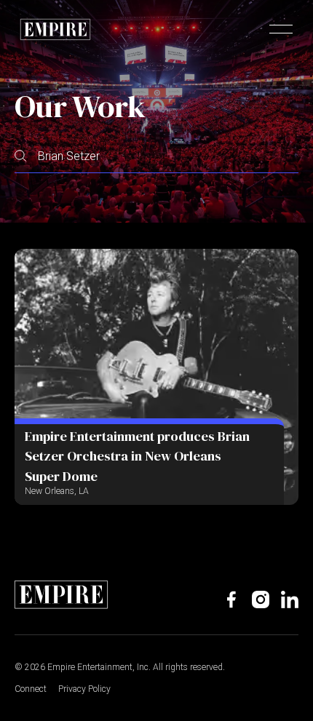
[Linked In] (289, 599)
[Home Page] (55, 29)
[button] (281, 29)
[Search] (20, 156)
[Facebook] (231, 599)
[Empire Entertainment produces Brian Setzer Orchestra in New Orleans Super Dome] (156, 377)
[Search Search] (156, 156)
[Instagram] (260, 599)
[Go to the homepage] (61, 595)
